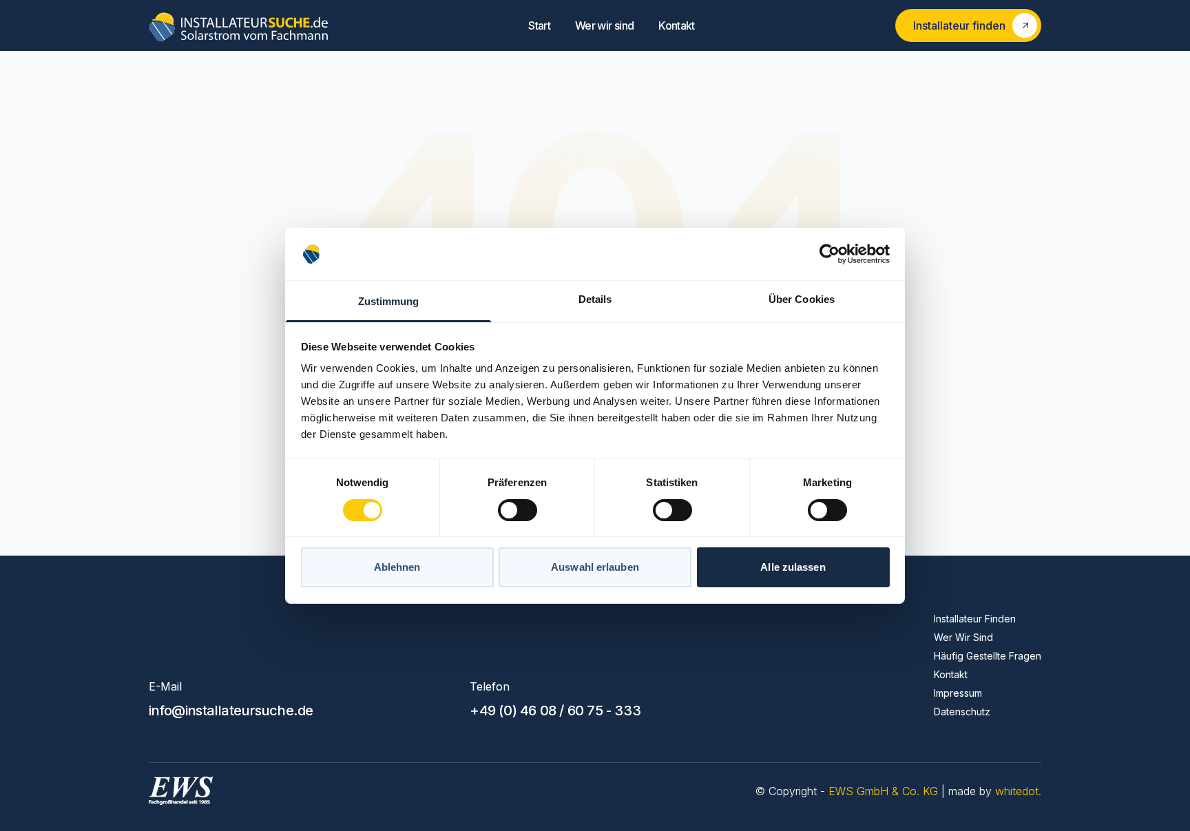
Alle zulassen (792, 567)
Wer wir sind (604, 25)
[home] (238, 25)
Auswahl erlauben (595, 567)
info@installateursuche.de (231, 710)
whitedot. (1018, 791)
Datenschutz (962, 711)
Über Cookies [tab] (802, 299)
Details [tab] (595, 299)
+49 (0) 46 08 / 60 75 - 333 (555, 710)
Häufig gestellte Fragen (987, 656)
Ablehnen (397, 567)
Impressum (958, 693)
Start (539, 25)
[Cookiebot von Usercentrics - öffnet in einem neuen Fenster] (829, 254)
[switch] (517, 510)
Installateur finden (975, 618)
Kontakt (676, 25)
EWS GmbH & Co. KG (884, 791)
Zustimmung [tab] (388, 301)
